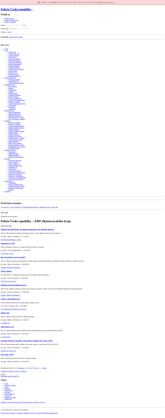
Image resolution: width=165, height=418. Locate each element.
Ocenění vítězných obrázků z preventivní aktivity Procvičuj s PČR (26, 341)
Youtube (39, 413)
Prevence (7, 392)
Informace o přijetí (10, 385)
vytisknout (4, 371)
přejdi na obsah (9, 18)
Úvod (6, 383)
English (20, 37)
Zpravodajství (9, 390)
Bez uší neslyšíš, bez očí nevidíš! (13, 257)
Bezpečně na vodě (8, 243)
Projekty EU (8, 399)
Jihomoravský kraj (44, 207)
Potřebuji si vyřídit (10, 397)
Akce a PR (54, 207)
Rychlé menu (5, 29)
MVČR (3, 374)
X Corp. (16, 371)
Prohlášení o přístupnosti (50, 413)
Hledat (3, 25)
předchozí (21, 368)
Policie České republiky (16, 9)
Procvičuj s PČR (7, 355)
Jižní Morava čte (7, 327)
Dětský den (5, 313)
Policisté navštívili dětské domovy (14, 285)
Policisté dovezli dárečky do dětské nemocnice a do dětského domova (27, 229)
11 (38, 368)
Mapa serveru (14, 37)
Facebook (23, 371)
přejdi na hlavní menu (11, 20)
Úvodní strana (5, 207)
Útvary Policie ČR (16, 207)
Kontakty (7, 389)
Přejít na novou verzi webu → (106, 2)
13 (41, 368)
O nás (6, 387)
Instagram (27, 413)
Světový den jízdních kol (10, 299)
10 (36, 368)
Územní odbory (9, 394)
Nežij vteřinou (6, 271)
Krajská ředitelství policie (30, 207)
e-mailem (10, 371)
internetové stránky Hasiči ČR (10, 376)
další (44, 368)
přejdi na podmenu (10, 22)
